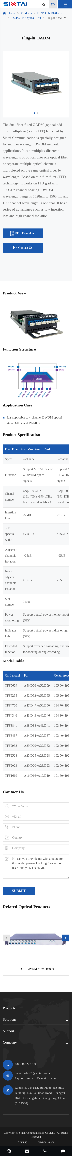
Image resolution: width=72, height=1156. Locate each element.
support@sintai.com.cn (41, 1078)
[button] (6, 938)
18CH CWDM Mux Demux (36, 969)
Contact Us (24, 247)
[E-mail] (27, 1151)
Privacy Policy (45, 1142)
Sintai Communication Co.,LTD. (37, 1132)
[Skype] (9, 1151)
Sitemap (22, 1142)
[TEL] (45, 1151)
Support (8, 1031)
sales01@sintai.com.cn (38, 1073)
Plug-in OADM (56, 18)
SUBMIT (19, 891)
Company (10, 1042)
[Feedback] (63, 1151)
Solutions (9, 1019)
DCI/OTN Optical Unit (26, 18)
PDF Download (24, 233)
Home (11, 13)
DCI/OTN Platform (49, 13)
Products (26, 13)
